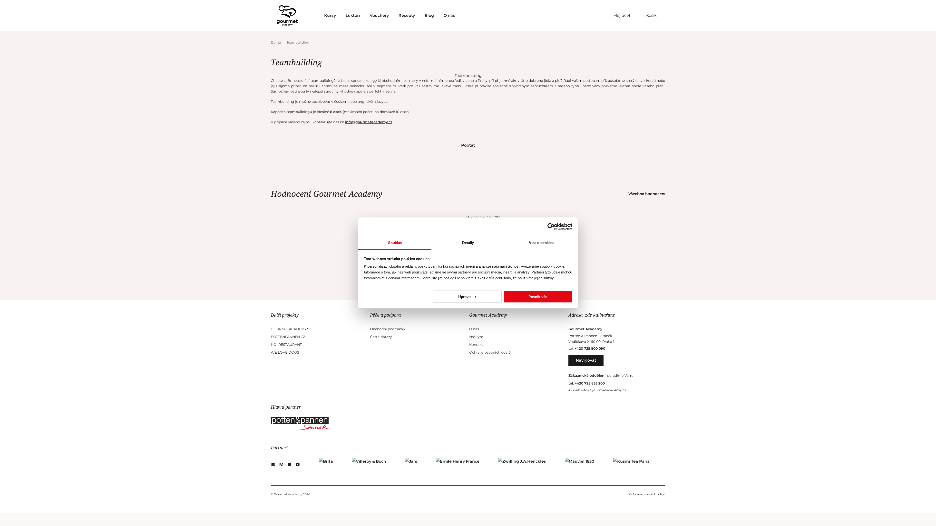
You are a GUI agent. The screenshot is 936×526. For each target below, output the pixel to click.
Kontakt (476, 344)
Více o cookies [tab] (541, 243)
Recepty (407, 15)
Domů (276, 42)
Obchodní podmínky (387, 329)
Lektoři (353, 15)
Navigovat (586, 360)
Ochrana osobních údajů (490, 352)
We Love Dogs (285, 352)
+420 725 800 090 (590, 348)
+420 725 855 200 (590, 383)
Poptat (468, 145)
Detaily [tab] (468, 243)
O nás (449, 15)
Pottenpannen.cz (288, 337)
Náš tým (476, 337)
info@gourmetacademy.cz (368, 122)
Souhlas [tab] (395, 243)
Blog (429, 15)
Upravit (464, 297)
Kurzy (330, 15)
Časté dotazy (381, 337)
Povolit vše (537, 297)
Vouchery (379, 15)
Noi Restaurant (286, 344)
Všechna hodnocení (646, 193)
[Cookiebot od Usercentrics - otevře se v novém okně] (551, 226)
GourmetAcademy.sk (291, 329)
